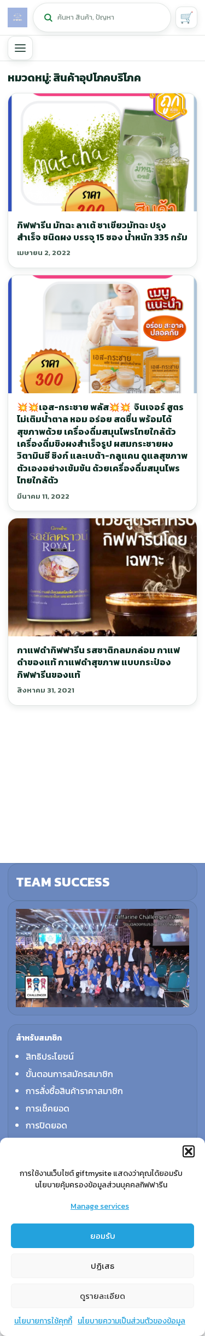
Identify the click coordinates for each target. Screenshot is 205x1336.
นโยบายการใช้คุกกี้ (43, 1321)
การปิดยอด (46, 1125)
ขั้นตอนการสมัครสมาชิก (69, 1073)
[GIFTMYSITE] (17, 17)
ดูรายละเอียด (102, 1296)
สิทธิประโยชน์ (50, 1056)
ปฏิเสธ (102, 1266)
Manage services (100, 1206)
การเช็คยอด (47, 1108)
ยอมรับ (102, 1235)
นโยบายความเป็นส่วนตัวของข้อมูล (131, 1321)
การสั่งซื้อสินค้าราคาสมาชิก (74, 1090)
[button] (188, 1151)
